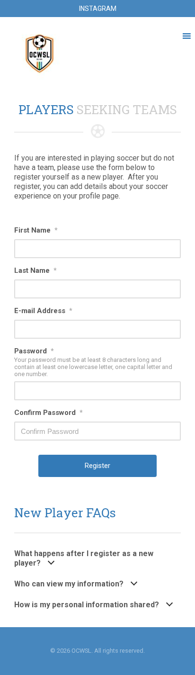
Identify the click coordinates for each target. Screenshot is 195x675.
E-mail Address (43, 310)
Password (34, 351)
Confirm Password (48, 412)
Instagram (97, 8)
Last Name (35, 270)
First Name (36, 230)
